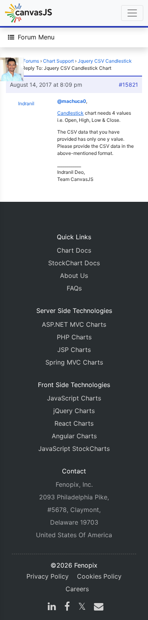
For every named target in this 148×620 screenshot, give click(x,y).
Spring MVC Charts (74, 362)
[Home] (28, 13)
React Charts (74, 423)
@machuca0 (71, 101)
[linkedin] (52, 607)
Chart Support (58, 61)
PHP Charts (74, 337)
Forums (31, 61)
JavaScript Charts (74, 398)
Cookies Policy (99, 576)
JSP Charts (74, 350)
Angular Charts (74, 436)
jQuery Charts (74, 411)
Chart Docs (74, 250)
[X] (82, 607)
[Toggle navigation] (132, 13)
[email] (97, 607)
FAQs (74, 288)
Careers (77, 589)
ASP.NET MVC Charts (74, 324)
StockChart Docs (74, 263)
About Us (74, 275)
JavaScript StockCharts (74, 448)
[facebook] (67, 607)
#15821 (128, 84)
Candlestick (70, 113)
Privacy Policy (47, 576)
